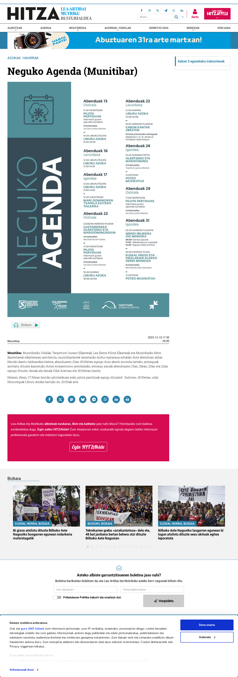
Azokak (14, 58)
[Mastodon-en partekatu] (71, 399)
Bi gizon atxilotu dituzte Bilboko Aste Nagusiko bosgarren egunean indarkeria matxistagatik (42, 534)
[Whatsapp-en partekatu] (105, 399)
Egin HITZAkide (88, 447)
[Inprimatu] (127, 399)
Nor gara (224, 28)
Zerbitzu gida (158, 28)
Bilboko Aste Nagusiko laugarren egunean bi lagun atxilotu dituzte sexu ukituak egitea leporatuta (190, 534)
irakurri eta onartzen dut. (92, 597)
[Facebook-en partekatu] (49, 399)
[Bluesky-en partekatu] (82, 399)
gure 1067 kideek (32, 628)
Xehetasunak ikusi (22, 669)
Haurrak (31, 58)
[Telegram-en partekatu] (94, 399)
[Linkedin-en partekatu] (116, 399)
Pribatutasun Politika (76, 597)
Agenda (45, 28)
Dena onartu (207, 624)
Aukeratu (205, 637)
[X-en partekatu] (60, 399)
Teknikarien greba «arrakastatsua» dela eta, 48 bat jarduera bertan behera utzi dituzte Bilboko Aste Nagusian (118, 534)
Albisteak (14, 28)
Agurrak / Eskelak (117, 28)
